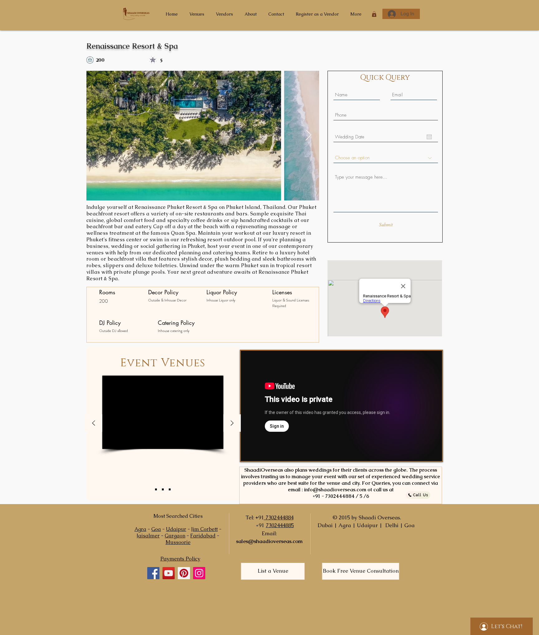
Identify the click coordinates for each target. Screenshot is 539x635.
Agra (140, 529)
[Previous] (93, 423)
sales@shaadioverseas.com (269, 541)
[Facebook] (153, 573)
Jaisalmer (148, 535)
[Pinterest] (184, 573)
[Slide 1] (156, 489)
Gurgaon (175, 535)
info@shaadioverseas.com (335, 489)
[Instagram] (199, 573)
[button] (374, 14)
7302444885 (280, 525)
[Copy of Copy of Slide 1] (170, 489)
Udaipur (176, 529)
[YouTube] (169, 573)
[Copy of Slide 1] (163, 489)
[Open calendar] (429, 136)
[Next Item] (308, 135)
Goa (156, 529)
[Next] (232, 423)
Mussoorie (178, 542)
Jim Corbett (204, 529)
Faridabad (203, 535)
